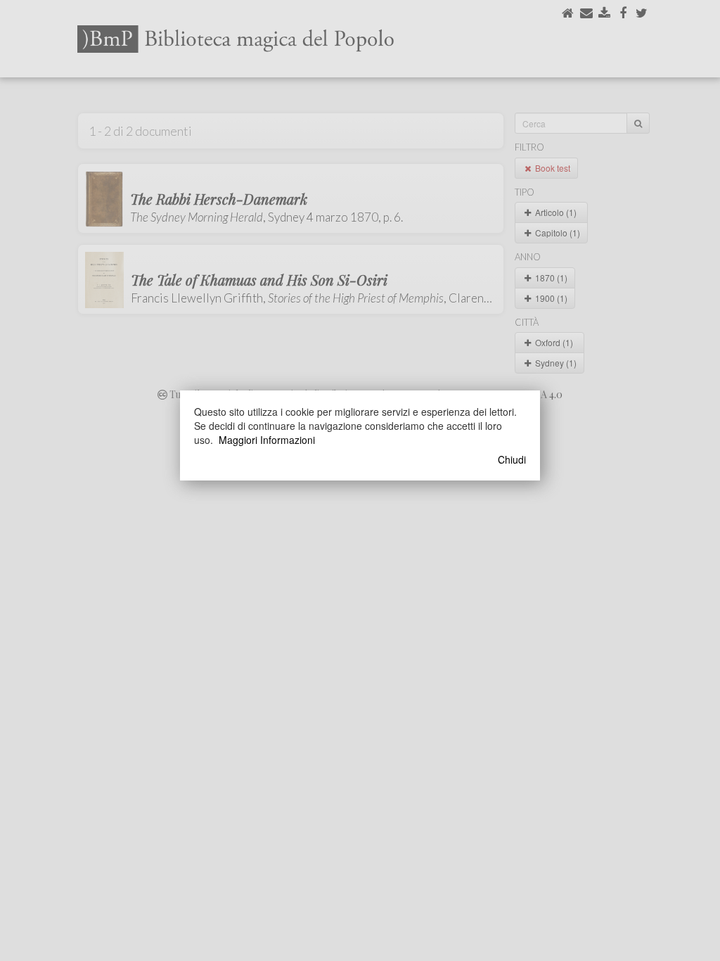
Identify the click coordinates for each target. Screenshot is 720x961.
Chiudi (512, 459)
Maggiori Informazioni (267, 440)
